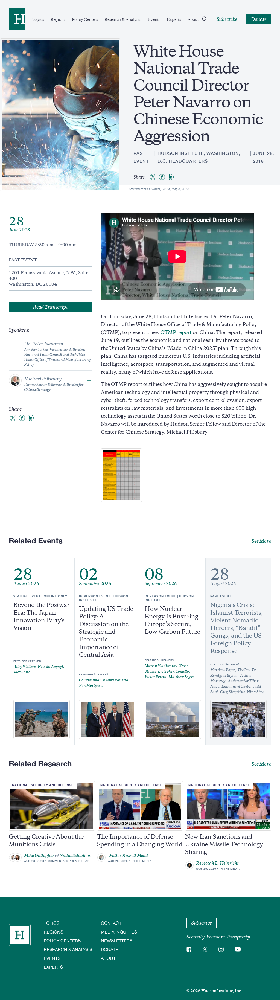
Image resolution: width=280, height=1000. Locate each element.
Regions (58, 19)
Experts (174, 19)
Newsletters (116, 940)
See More (261, 541)
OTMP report (176, 332)
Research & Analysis (122, 19)
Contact (111, 923)
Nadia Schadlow (75, 855)
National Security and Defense (43, 785)
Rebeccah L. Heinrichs (217, 863)
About (193, 19)
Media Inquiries (119, 931)
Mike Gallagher (39, 855)
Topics (38, 19)
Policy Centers (85, 19)
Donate (109, 949)
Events (154, 19)
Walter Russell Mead (128, 855)
